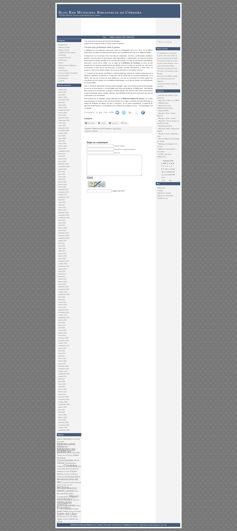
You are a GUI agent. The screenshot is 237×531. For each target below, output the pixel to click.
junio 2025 (61, 95)
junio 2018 (61, 174)
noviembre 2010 (63, 368)
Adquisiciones (63, 45)
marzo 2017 (62, 207)
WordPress (118, 525)
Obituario (61, 68)
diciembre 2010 (63, 366)
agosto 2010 (62, 376)
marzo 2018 (62, 182)
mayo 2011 (62, 353)
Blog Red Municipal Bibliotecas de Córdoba (100, 12)
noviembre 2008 (63, 425)
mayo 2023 (62, 105)
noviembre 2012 (63, 312)
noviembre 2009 (63, 399)
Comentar (88, 131)
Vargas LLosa (62, 519)
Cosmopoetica (70, 463)
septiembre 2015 (64, 238)
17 (166, 172)
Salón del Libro (67, 514)
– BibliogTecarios (163, 103)
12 (170, 169)
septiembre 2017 (64, 197)
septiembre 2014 (64, 266)
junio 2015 (61, 246)
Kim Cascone (67, 485)
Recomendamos (63, 75)
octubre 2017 (62, 194)
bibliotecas (62, 446)
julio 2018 (61, 171)
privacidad (74, 509)
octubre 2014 (62, 263)
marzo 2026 (62, 92)
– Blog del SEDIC (163, 110)
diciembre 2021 (63, 118)
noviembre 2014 (63, 261)
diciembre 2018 (63, 164)
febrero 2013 (62, 304)
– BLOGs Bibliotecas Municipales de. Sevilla (168, 140)
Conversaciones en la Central (68, 461)
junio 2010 (61, 381)
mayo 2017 (62, 202)
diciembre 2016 (63, 212)
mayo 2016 (62, 223)
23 (164, 175)
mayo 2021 (62, 123)
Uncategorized (63, 78)
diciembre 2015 (63, 233)
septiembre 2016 (64, 217)
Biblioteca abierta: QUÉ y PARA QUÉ (122, 37)
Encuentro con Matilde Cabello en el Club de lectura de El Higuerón (167, 78)
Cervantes (76, 452)
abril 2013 (61, 299)
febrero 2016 (62, 228)
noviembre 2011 (63, 340)
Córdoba (70, 466)
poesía (62, 505)
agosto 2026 (62, 89)
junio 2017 (61, 200)
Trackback (95, 131)
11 (168, 169)
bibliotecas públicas (66, 450)
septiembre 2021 (64, 120)
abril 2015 (61, 251)
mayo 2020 (62, 138)
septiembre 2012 (64, 317)
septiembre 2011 (63, 345)
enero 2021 (62, 125)
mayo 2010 (62, 384)
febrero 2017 (62, 210)
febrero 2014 (62, 281)
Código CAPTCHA (118, 191)
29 (162, 177)
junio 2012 (61, 322)
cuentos (60, 466)
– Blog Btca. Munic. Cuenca (166, 118)
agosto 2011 (62, 348)
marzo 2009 (62, 415)
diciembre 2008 (63, 422)
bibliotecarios (66, 444)
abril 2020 (61, 141)
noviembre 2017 (63, 192)
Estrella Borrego (62, 477)
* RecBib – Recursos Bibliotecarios (164, 155)
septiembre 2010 (64, 374)
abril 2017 (61, 205)
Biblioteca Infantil (63, 47)
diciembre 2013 (63, 287)
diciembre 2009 (63, 397)
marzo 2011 (62, 358)
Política (77, 505)
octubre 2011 (62, 343)
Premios (64, 508)
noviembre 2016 (63, 215)
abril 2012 (61, 327)
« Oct (163, 180)
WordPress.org (162, 198)
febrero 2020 (62, 146)
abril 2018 (61, 179)
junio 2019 (61, 154)
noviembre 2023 (63, 100)
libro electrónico (63, 494)
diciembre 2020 (63, 128)
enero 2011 (62, 363)
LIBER (76, 491)
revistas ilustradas (75, 511)
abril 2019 (61, 156)
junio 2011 (61, 351)
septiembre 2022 (64, 110)
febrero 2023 (62, 107)
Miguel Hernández (67, 498)
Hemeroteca (62, 60)
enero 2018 (62, 187)
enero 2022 (62, 115)
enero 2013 (62, 307)
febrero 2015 (62, 256)
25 (168, 175)
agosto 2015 (62, 240)
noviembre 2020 (63, 130)
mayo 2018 (62, 177)
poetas (71, 505)
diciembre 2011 (63, 338)
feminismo (63, 479)
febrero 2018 (62, 184)
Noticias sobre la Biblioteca (67, 65)
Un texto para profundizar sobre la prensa (102, 47)
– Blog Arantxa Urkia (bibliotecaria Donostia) (165, 107)
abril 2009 (61, 412)
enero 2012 (62, 335)
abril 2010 (61, 386)
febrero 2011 (62, 361)
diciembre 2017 (63, 189)
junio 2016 (61, 220)
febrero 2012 (62, 333)
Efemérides (62, 55)
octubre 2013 (62, 292)
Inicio (104, 37)
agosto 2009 (62, 407)
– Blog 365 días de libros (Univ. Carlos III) (167, 96)
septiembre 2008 (64, 430)
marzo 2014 (62, 279)
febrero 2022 (62, 113)
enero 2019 (62, 161)
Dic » (171, 180)
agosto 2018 (62, 169)
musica (76, 500)
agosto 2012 (62, 320)
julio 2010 (61, 379)
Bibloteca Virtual (63, 50)
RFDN (135, 525)
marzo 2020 (62, 143)
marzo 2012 (62, 330)
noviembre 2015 (63, 235)
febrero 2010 (62, 392)
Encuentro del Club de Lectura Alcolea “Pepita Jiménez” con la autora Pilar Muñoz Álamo (167, 63)
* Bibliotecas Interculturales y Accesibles (167, 150)
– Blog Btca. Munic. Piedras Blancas (166, 114)
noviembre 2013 (63, 289)
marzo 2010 (62, 389)
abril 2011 (61, 356)
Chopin (59, 455)
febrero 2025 (62, 97)
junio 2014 (61, 271)
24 (166, 175)
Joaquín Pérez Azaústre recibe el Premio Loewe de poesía (103, 43)
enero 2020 (62, 148)
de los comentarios (165, 195)
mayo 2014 (62, 274)
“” (89, 101)
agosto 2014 (62, 269)
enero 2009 (62, 420)
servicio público (72, 516)
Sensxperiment (62, 516)
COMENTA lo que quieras (66, 52)
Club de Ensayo (67, 455)
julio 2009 (61, 409)
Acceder (160, 190)
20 (172, 172)
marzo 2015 (62, 253)
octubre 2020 (62, 133)
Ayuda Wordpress (154, 525)
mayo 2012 (62, 325)
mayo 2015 (62, 248)
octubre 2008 (62, 427)
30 (164, 177)
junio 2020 (61, 136)
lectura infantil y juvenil (67, 489)
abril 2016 (61, 225)
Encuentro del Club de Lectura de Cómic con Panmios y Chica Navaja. (167, 71)
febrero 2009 (62, 417)
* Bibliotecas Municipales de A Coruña (167, 145)
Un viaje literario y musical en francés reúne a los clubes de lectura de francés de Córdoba (167, 55)
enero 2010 (62, 394)
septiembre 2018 (64, 166)
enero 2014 (62, 284)
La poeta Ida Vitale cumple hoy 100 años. (167, 85)
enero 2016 (62, 230)
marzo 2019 (62, 159)
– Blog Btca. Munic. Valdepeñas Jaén (167, 135)
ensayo (66, 474)
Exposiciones (74, 476)
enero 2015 (62, 258)
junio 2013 (61, 297)
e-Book (67, 471)
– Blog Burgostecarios (164, 126)
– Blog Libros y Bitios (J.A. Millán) (168, 100)
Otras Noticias (63, 70)
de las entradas (164, 193)
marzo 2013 (62, 302)
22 (162, 175)
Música (60, 63)
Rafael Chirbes (62, 511)
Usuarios (61, 81)
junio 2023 (61, 102)
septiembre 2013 (64, 294)
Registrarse (161, 188)
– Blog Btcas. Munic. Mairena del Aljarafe (168, 130)
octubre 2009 (62, 402)
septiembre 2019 (64, 151)
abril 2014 (61, 276)
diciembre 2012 (63, 310)
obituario (64, 502)
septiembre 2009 (64, 404)
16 (164, 172)
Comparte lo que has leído (99, 112)
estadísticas (74, 474)
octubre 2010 (62, 371)
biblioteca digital (62, 439)
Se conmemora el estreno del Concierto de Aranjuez (102, 41)
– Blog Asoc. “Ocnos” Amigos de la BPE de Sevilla (168, 122)
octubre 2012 (62, 315)
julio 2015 (61, 243)
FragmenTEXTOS (64, 58)
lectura (63, 487)
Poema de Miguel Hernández (68, 73)
